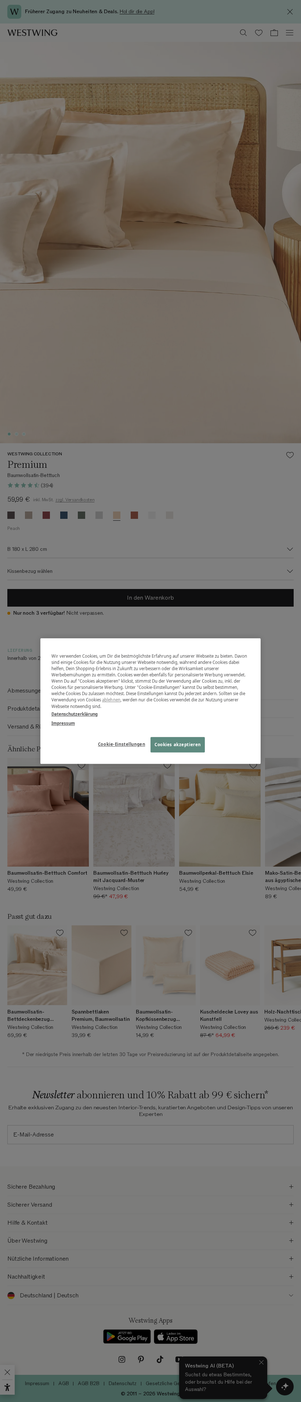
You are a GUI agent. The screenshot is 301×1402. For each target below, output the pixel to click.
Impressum (63, 723)
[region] (150, 701)
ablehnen (111, 700)
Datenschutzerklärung (74, 714)
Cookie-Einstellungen (121, 744)
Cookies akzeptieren (178, 744)
